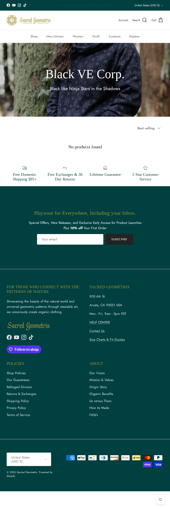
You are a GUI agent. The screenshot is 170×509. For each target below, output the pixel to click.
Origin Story (98, 387)
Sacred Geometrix (27, 472)
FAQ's (93, 414)
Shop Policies (16, 373)
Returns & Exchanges (21, 393)
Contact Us (96, 331)
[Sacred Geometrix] (29, 20)
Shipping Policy (18, 401)
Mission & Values (101, 379)
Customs (114, 36)
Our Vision (97, 373)
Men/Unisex (55, 36)
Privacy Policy (16, 407)
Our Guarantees (18, 379)
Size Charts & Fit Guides (107, 339)
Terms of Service (18, 414)
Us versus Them (100, 401)
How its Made (99, 407)
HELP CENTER (99, 322)
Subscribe (119, 239)
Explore (134, 36)
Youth (96, 36)
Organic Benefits (101, 393)
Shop (34, 36)
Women (78, 36)
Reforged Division (19, 387)
